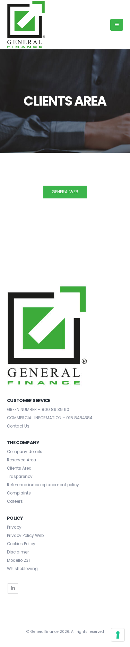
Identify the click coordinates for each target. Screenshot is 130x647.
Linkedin (13, 588)
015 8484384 (79, 418)
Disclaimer (18, 552)
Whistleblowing (22, 568)
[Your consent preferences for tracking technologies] (117, 634)
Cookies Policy (21, 544)
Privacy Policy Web (25, 535)
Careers (15, 501)
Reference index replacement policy (43, 485)
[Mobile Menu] (116, 25)
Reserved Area (21, 460)
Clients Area (19, 468)
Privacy (14, 527)
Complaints (19, 493)
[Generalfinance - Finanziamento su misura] (26, 24)
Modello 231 (18, 560)
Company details (24, 451)
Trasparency (20, 476)
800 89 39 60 (55, 409)
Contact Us (18, 426)
